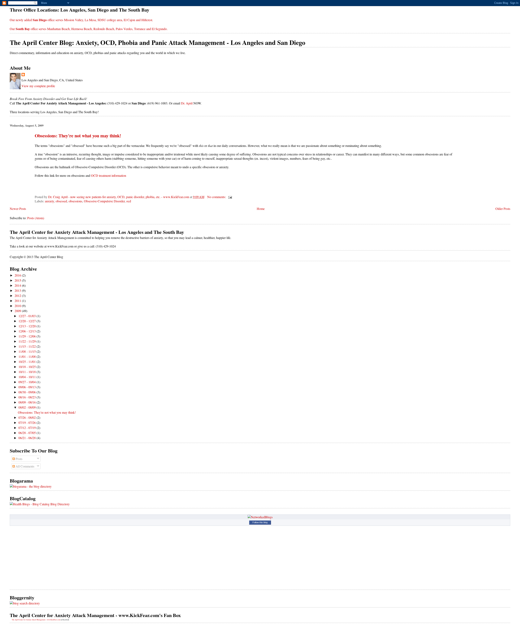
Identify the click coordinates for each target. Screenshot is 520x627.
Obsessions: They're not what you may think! (78, 135)
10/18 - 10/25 (27, 366)
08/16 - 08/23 (27, 397)
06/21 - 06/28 (27, 438)
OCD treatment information (108, 175)
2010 (18, 306)
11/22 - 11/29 (27, 341)
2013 (18, 290)
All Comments (24, 466)
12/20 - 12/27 (27, 321)
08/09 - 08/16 (27, 402)
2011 (18, 300)
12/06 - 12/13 (27, 331)
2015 (18, 280)
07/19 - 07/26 (27, 422)
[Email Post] (230, 197)
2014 (18, 285)
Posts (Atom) (35, 218)
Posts (18, 459)
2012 (18, 295)
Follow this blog (260, 522)
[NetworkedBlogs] (260, 517)
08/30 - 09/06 (27, 392)
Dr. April (187, 103)
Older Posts (502, 208)
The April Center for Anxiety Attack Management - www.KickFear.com (36, 620)
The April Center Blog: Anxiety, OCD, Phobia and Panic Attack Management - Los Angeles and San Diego (157, 42)
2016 (18, 275)
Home (261, 208)
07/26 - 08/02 (27, 417)
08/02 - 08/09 (27, 407)
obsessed (61, 201)
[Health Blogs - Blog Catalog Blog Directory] (40, 504)
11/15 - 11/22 (27, 346)
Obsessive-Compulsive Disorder (104, 201)
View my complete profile (38, 86)
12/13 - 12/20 (27, 326)
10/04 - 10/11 (27, 377)
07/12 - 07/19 (27, 427)
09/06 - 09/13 (27, 387)
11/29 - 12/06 (27, 336)
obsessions (75, 201)
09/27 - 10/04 (27, 382)
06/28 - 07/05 (27, 433)
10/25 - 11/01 (27, 361)
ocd (128, 201)
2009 (18, 311)
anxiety (49, 201)
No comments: (217, 197)
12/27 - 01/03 (27, 316)
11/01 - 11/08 (27, 356)
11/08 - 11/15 (27, 351)
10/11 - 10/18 (27, 372)
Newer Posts (18, 208)
